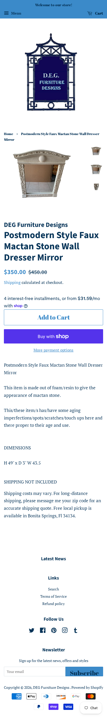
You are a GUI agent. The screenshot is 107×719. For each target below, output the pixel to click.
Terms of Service (53, 596)
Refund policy (53, 603)
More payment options (53, 350)
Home (8, 134)
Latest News (53, 559)
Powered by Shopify (87, 687)
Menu (15, 13)
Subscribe (84, 672)
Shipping (12, 282)
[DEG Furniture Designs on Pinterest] (54, 631)
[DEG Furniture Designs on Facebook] (43, 631)
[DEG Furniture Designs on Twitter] (32, 631)
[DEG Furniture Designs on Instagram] (65, 631)
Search (53, 589)
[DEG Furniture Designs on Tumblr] (75, 631)
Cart (98, 13)
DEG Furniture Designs (51, 687)
